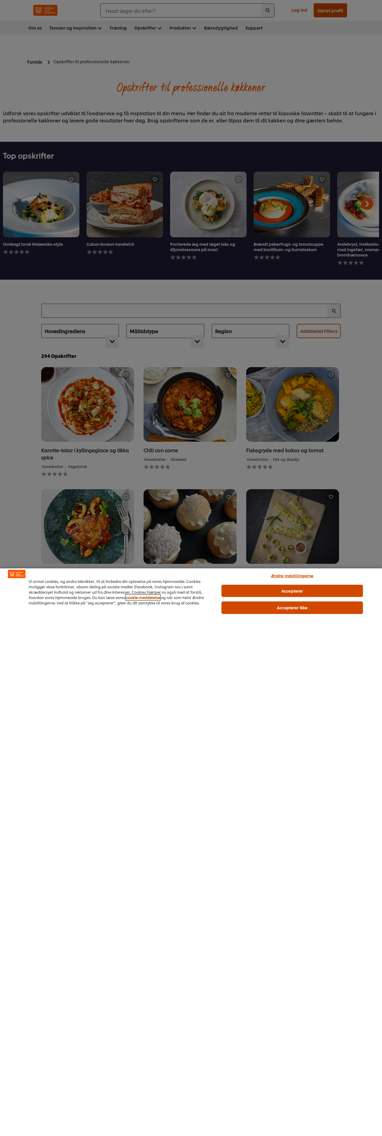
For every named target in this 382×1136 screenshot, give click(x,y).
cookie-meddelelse (143, 597)
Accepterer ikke (292, 607)
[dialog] (191, 852)
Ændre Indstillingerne (292, 575)
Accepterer (292, 590)
